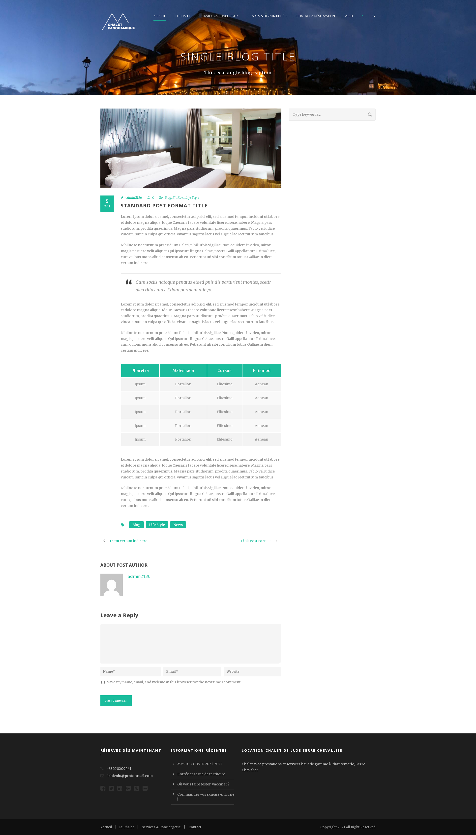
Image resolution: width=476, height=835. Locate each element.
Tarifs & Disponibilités (268, 16)
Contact (195, 827)
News (178, 525)
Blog (168, 197)
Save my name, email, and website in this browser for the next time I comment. (174, 682)
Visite (349, 16)
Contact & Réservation (316, 16)
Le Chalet (183, 16)
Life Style (192, 197)
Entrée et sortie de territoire (201, 774)
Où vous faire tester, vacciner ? (203, 784)
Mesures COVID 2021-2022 (199, 764)
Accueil (159, 16)
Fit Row (178, 197)
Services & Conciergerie (220, 16)
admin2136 (133, 197)
